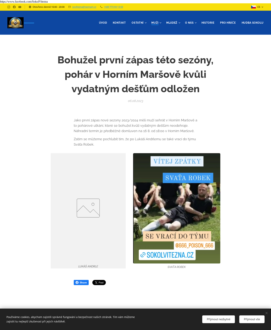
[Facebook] (14, 7)
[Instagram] (8, 7)
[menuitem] (104, 22)
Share (83, 282)
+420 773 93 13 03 (113, 6)
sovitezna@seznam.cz (84, 6)
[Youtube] (20, 7)
